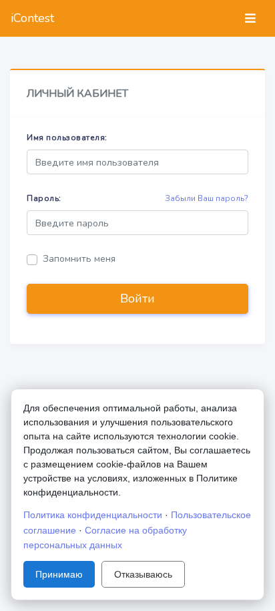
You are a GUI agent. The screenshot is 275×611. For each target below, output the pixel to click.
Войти (137, 298)
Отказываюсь (143, 574)
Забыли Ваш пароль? (206, 198)
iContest (32, 18)
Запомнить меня (79, 258)
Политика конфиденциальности (92, 515)
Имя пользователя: (67, 137)
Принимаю (59, 574)
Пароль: (44, 198)
